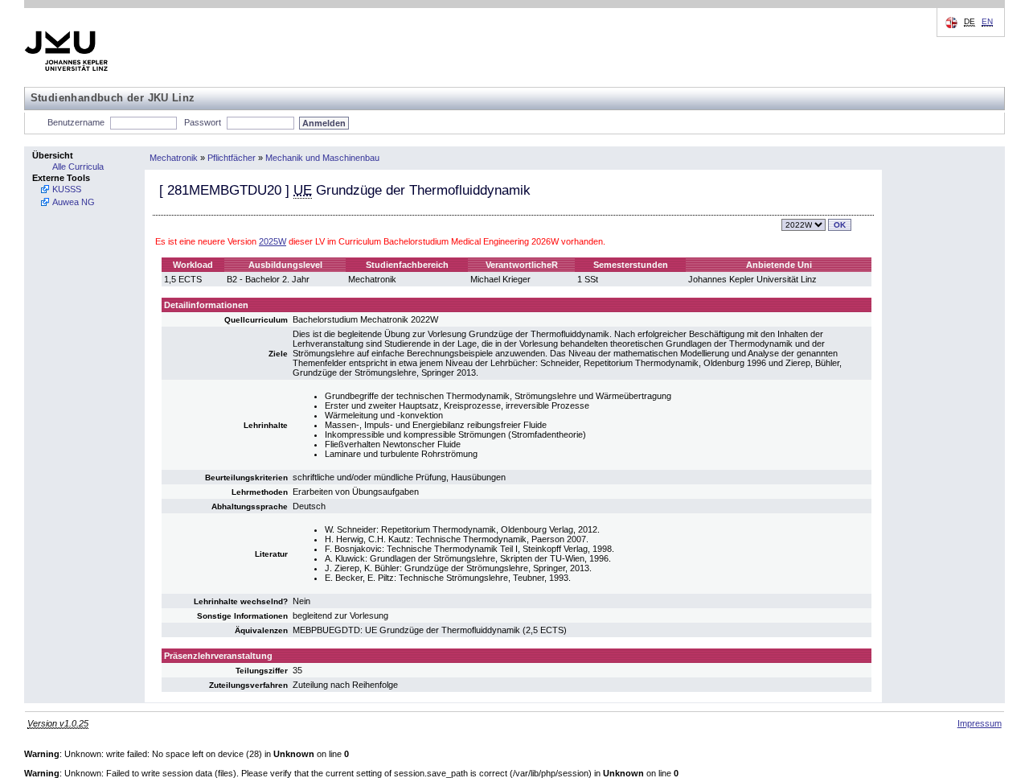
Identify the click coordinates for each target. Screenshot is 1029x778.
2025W (272, 241)
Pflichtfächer (231, 158)
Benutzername (76, 122)
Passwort (202, 122)
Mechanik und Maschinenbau (322, 158)
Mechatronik (174, 158)
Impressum (979, 723)
